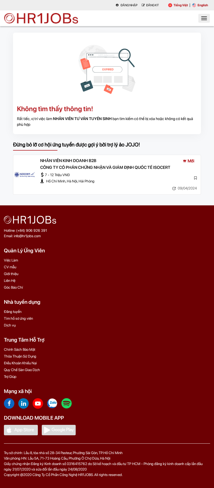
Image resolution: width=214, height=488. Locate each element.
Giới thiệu (11, 274)
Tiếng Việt (181, 5)
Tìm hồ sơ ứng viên (18, 318)
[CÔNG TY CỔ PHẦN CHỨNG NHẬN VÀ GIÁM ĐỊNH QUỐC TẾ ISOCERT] (24, 174)
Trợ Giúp (10, 376)
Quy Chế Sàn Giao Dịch (22, 370)
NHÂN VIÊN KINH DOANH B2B (68, 160)
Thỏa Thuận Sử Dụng (20, 356)
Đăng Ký (152, 5)
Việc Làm (11, 260)
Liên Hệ (9, 280)
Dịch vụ (10, 325)
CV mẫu (10, 267)
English (203, 5)
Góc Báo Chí (13, 287)
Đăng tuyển (12, 312)
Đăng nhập (129, 5)
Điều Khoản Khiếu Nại (20, 363)
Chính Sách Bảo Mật (19, 349)
